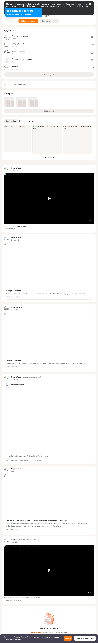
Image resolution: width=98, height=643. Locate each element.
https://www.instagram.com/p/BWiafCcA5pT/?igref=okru (27, 456)
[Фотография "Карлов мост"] (17, 138)
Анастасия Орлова (20, 36)
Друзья (7, 30)
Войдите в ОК (36, 632)
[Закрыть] (39, 11)
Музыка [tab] (31, 121)
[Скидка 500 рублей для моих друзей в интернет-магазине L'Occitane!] (49, 503)
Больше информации (78, 6)
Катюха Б (16, 67)
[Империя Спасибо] (49, 271)
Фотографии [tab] (11, 121)
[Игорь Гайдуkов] (6, 169)
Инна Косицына (18, 51)
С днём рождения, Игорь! (15, 226)
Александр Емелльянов (22, 59)
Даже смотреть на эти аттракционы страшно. (24, 598)
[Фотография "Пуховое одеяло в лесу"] (47, 139)
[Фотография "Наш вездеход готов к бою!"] (77, 139)
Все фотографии (49, 157)
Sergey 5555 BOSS (20, 44)
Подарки (8, 93)
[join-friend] (92, 37)
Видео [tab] (21, 121)
